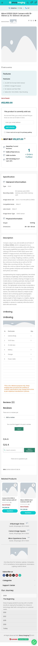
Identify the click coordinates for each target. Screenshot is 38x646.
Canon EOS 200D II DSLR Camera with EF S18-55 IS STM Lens (9, 500)
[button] (34, 642)
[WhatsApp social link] (33, 20)
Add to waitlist (10, 127)
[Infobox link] (19, 524)
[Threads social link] (13, 575)
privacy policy (27, 132)
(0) (10, 502)
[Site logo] (17, 2)
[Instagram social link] (10, 575)
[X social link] (31, 20)
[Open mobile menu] (2, 2)
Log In (19, 429)
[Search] (27, 2)
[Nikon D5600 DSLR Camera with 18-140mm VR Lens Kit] (28, 490)
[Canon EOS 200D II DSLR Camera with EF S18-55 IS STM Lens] (10, 489)
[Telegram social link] (35, 20)
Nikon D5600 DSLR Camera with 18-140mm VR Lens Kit (26, 502)
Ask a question (29, 450)
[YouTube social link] (16, 575)
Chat (20, 8)
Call (28, 8)
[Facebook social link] (29, 20)
